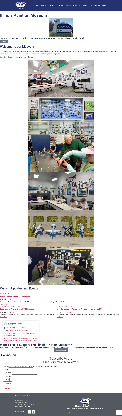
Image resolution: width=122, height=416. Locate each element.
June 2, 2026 (68, 306)
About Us (43, 5)
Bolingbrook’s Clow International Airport (25, 404)
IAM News (52, 5)
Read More (3, 304)
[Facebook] (29, 412)
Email (5, 369)
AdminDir (5, 306)
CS (3, 293)
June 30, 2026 (15, 306)
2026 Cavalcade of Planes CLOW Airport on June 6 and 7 (79, 309)
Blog (91, 5)
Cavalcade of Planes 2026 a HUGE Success (17, 309)
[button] (44, 5)
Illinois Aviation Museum (15, 323)
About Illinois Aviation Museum (23, 395)
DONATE (104, 5)
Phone (6, 379)
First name (7, 372)
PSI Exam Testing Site (73, 5)
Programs (61, 5)
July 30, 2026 (12, 293)
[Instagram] (33, 412)
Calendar (97, 5)
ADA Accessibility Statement (23, 406)
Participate (85, 5)
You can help (18, 398)
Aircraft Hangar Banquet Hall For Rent (15, 296)
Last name (7, 376)
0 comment (12, 299)
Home (37, 5)
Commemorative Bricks (21, 402)
